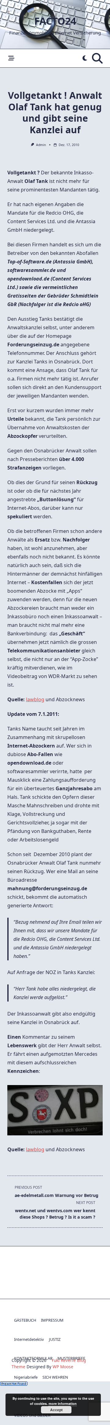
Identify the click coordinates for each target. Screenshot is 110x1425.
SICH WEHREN (55, 1377)
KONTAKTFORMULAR (33, 1358)
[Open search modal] (97, 58)
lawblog (35, 699)
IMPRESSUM (52, 1320)
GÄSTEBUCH (25, 1320)
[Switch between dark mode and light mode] (84, 58)
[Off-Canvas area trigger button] (11, 58)
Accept (56, 1409)
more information (63, 1403)
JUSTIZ (55, 1339)
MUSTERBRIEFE (71, 1358)
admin (41, 145)
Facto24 (55, 20)
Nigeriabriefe (26, 1377)
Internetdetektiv (29, 1339)
